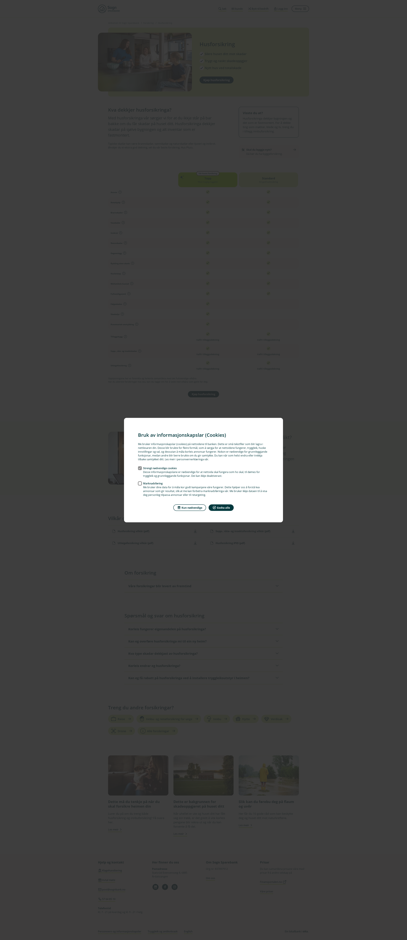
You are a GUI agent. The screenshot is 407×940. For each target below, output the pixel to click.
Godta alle (223, 507)
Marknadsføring (153, 483)
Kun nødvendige (192, 507)
